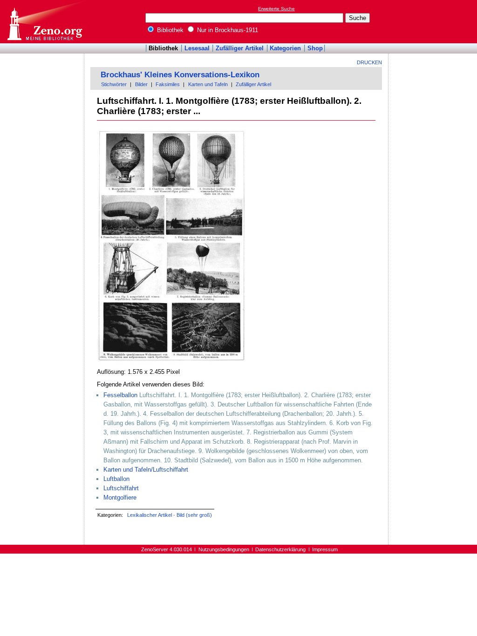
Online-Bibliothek (44, 21)
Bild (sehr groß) (194, 515)
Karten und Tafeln (208, 84)
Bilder (141, 84)
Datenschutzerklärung (280, 549)
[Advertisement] (434, 21)
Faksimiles (168, 84)
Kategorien (285, 48)
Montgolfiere (119, 497)
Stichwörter (114, 84)
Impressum (325, 549)
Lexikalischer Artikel (149, 515)
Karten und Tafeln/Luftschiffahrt (145, 469)
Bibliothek (169, 30)
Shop (315, 48)
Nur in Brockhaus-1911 (226, 30)
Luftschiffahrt (121, 488)
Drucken (369, 62)
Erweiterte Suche (276, 8)
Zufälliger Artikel (240, 48)
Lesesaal (197, 48)
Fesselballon (120, 395)
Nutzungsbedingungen (223, 549)
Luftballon (116, 478)
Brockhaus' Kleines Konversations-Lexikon (180, 74)
